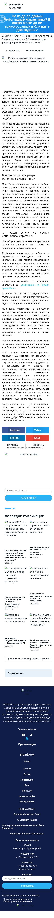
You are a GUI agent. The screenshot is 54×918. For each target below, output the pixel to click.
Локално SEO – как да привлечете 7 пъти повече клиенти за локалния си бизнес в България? (15, 555)
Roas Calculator (27, 809)
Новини (27, 36)
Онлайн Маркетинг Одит (27, 814)
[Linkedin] (19, 735)
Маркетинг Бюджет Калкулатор (27, 834)
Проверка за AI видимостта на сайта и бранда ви (23, 826)
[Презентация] (27, 738)
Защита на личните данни (16, 899)
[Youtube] (35, 735)
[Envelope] (39, 735)
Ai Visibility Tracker (27, 820)
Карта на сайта (27, 796)
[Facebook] (15, 735)
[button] (35, 6)
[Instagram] (27, 735)
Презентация (27, 744)
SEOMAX (6, 36)
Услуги (27, 769)
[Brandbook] (27, 748)
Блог (16, 36)
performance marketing (19, 659)
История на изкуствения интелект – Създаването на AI (15, 640)
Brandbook (27, 754)
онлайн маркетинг (41, 659)
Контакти (27, 791)
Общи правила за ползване (17, 901)
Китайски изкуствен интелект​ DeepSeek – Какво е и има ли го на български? (41, 643)
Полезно (39, 50)
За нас (27, 774)
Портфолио (27, 780)
